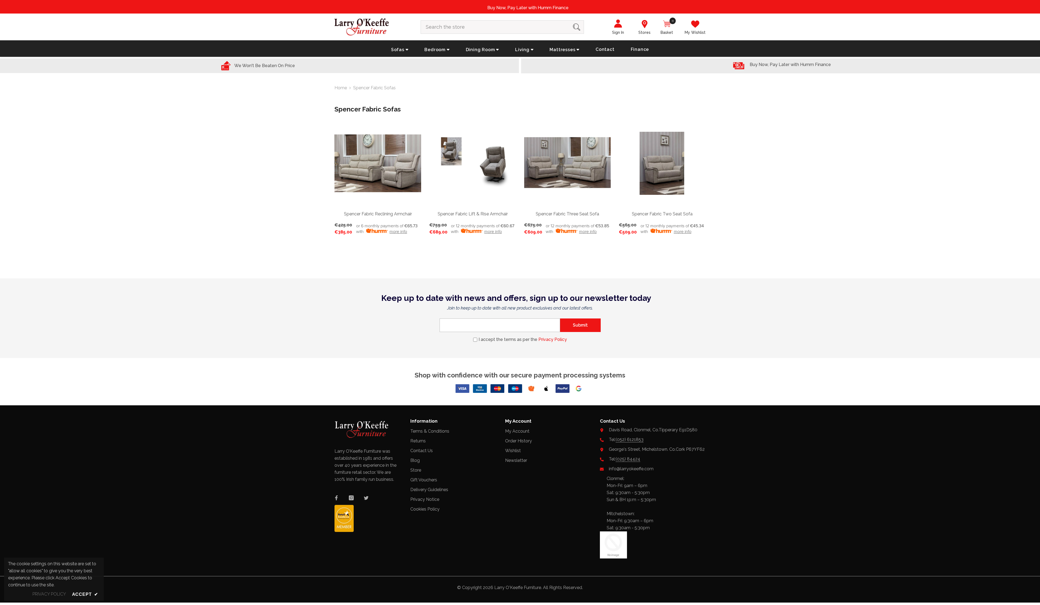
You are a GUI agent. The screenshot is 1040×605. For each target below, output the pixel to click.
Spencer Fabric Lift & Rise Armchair (473, 213)
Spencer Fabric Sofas (374, 87)
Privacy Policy (552, 338)
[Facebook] (336, 497)
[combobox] (495, 26)
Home (340, 87)
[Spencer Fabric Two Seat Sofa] (662, 163)
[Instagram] (351, 497)
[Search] (502, 26)
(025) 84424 (628, 458)
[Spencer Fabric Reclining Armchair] (377, 163)
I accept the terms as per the (523, 338)
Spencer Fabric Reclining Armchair (378, 213)
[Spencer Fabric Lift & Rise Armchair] (472, 163)
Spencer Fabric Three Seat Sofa (567, 213)
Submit (580, 324)
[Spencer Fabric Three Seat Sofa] (567, 163)
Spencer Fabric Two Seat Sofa (662, 213)
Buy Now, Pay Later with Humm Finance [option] (520, 7)
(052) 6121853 (630, 439)
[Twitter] (366, 497)
